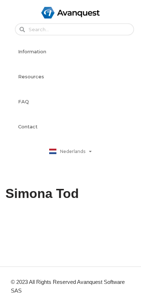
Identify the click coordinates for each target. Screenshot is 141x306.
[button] (32, 51)
